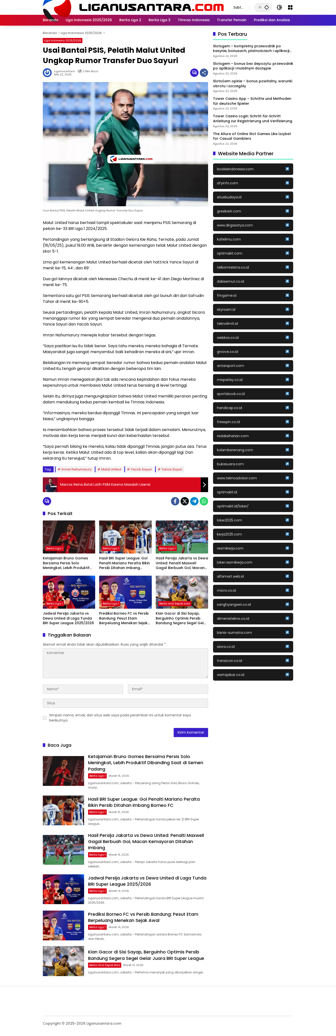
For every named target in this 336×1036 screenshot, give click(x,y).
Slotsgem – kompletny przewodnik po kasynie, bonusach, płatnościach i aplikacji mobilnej (251, 48)
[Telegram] (194, 501)
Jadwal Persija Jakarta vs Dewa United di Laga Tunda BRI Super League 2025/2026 (68, 618)
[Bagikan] (204, 73)
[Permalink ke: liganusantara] (48, 72)
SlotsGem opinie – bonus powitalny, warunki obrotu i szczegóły (252, 83)
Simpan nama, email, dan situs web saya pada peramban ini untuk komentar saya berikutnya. (120, 718)
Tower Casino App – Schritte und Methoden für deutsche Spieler (252, 101)
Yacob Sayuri (141, 469)
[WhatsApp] (204, 501)
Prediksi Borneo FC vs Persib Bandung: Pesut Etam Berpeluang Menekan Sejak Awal (124, 618)
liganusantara (64, 71)
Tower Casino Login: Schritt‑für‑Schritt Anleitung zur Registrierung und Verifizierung (252, 119)
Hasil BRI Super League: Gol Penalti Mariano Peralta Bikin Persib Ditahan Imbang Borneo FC (124, 563)
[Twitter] (185, 501)
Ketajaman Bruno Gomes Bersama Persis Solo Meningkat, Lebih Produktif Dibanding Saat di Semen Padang (66, 563)
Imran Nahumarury (76, 469)
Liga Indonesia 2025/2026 (62, 40)
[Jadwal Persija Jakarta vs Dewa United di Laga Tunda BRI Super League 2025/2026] (69, 592)
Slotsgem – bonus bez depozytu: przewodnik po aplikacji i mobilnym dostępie (253, 66)
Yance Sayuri (172, 469)
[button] (267, 7)
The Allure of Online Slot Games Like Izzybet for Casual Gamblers (252, 136)
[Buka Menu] (290, 7)
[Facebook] (175, 501)
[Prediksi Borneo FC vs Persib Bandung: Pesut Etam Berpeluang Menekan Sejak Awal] (125, 592)
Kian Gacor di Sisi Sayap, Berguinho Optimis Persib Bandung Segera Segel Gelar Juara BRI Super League (182, 618)
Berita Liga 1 (54, 548)
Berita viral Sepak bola (174, 603)
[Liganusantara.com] (133, 7)
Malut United (111, 469)
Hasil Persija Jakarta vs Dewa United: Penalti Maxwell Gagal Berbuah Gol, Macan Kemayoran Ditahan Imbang (182, 563)
